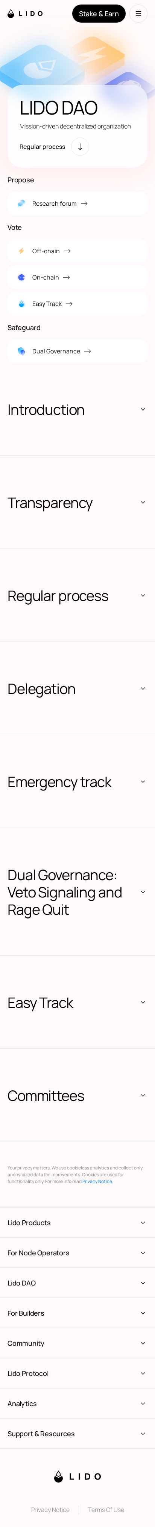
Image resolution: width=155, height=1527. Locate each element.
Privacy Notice (97, 1181)
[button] (77, 409)
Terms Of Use (106, 1510)
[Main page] (32, 14)
